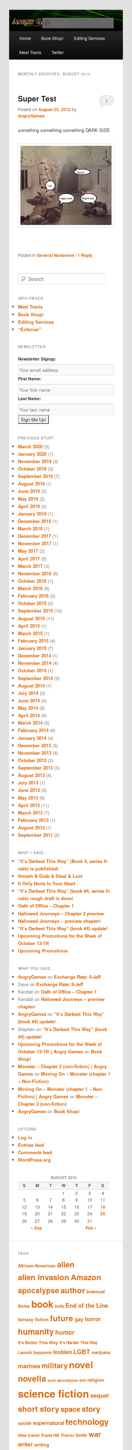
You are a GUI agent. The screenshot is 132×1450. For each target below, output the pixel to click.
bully (59, 1306)
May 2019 (28, 498)
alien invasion (43, 1277)
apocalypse (38, 1290)
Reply (85, 255)
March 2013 (30, 812)
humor (65, 1332)
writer (25, 1444)
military (55, 1365)
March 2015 (30, 633)
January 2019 (32, 513)
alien (66, 1264)
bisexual (96, 1291)
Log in (25, 1137)
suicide (24, 1423)
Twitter (57, 52)
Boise (24, 1306)
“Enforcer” (30, 329)
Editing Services (36, 321)
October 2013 (32, 760)
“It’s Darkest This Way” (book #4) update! (63, 928)
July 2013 (28, 782)
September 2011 (35, 835)
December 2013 (34, 745)
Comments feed (35, 1152)
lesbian (62, 1352)
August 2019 (31, 483)
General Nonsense (55, 255)
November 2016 (34, 573)
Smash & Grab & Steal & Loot (50, 876)
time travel (28, 1435)
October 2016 (32, 580)
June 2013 (29, 790)
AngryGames (31, 116)
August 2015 (31, 618)
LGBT (81, 1351)
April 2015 (29, 625)
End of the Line (86, 1305)
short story (38, 1408)
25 (102, 1213)
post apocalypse (63, 1380)
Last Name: (29, 398)
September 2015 (35, 610)
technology (87, 1421)
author (73, 1290)
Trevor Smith (74, 1435)
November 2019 (34, 461)
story (91, 1408)
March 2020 (30, 446)
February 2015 (33, 640)
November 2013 (34, 752)
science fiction (53, 1393)
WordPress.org (34, 1159)
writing (41, 1444)
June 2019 (29, 491)
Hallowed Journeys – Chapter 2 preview (61, 913)
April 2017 (29, 558)
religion (95, 1379)
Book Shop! (31, 314)
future (61, 1318)
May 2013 (28, 797)
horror (93, 1319)
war (95, 1434)
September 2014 (35, 678)
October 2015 (32, 603)
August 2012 (31, 827)
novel (81, 1364)
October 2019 (32, 468)
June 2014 (29, 700)
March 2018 (30, 528)
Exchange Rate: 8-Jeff (77, 976)
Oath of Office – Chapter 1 (46, 905)
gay (79, 1319)
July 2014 (28, 693)
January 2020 (32, 453)
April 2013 (29, 805)
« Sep (36, 1228)
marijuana (101, 1353)
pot (83, 1380)
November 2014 (34, 663)
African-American (37, 1265)
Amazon (86, 1277)
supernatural (48, 1423)
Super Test (37, 98)
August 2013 (31, 775)
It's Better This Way (38, 1342)
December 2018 (34, 521)
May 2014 (28, 707)
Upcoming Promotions (43, 950)
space (70, 1409)
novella (32, 1378)
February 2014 (33, 730)
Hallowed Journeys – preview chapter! (59, 920)
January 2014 (32, 738)
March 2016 (30, 588)
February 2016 (33, 595)
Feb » (91, 1228)
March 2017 (30, 566)
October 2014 (32, 670)
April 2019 (29, 506)
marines (29, 1366)
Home (25, 38)
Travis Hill (50, 1435)
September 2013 (35, 767)
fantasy (25, 1319)
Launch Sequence (35, 1353)
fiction (42, 1319)
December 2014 (34, 655)
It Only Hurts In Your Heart (46, 883)
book (42, 1304)
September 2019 (35, 476)
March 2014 (30, 722)
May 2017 (28, 550)
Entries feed (31, 1144)
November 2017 (34, 543)
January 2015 (32, 648)
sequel (99, 1395)
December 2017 (34, 536)
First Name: (30, 378)
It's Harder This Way (78, 1343)
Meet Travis (30, 52)
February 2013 (33, 820)
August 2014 (31, 685)
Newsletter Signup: (37, 359)
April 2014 (29, 715)
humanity (36, 1331)
